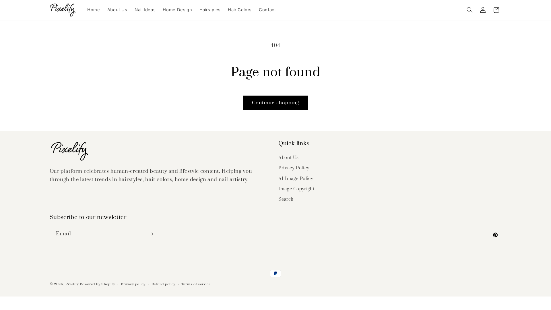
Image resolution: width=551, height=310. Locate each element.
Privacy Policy (293, 168)
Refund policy (164, 284)
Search (286, 199)
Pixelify (72, 284)
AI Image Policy (295, 178)
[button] (469, 10)
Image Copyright (296, 189)
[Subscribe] (151, 234)
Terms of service (196, 284)
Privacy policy (133, 284)
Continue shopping (275, 103)
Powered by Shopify (97, 284)
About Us (288, 157)
